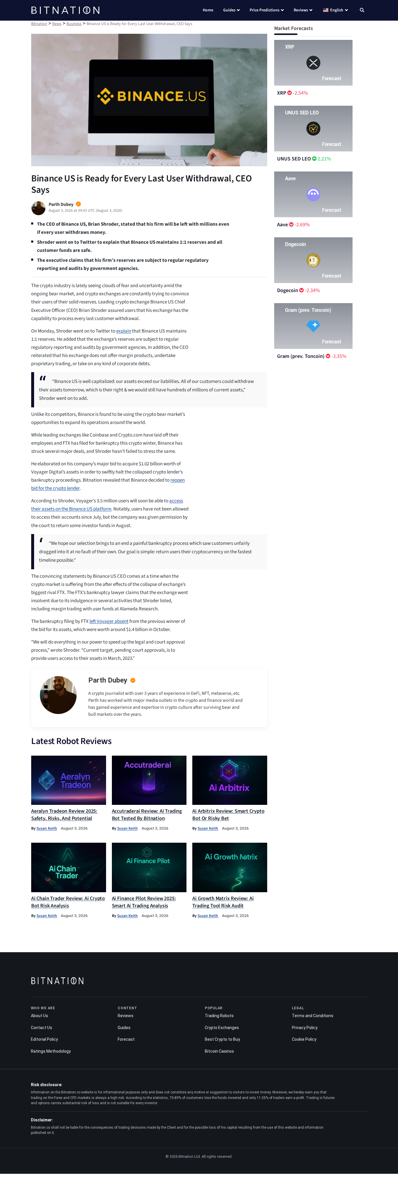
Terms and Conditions (312, 1015)
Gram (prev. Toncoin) (301, 356)
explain (123, 331)
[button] (362, 10)
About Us (39, 1015)
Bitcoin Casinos (219, 1051)
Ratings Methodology (51, 1051)
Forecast (126, 1039)
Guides (229, 10)
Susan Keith (46, 828)
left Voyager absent (108, 621)
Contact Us (41, 1027)
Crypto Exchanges (222, 1027)
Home (208, 10)
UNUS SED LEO (294, 158)
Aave (282, 224)
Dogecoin (287, 290)
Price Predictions (264, 10)
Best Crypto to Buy (222, 1039)
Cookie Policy (304, 1039)
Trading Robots (219, 1015)
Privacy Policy (305, 1027)
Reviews (301, 10)
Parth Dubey (107, 680)
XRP (281, 93)
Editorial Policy (44, 1039)
